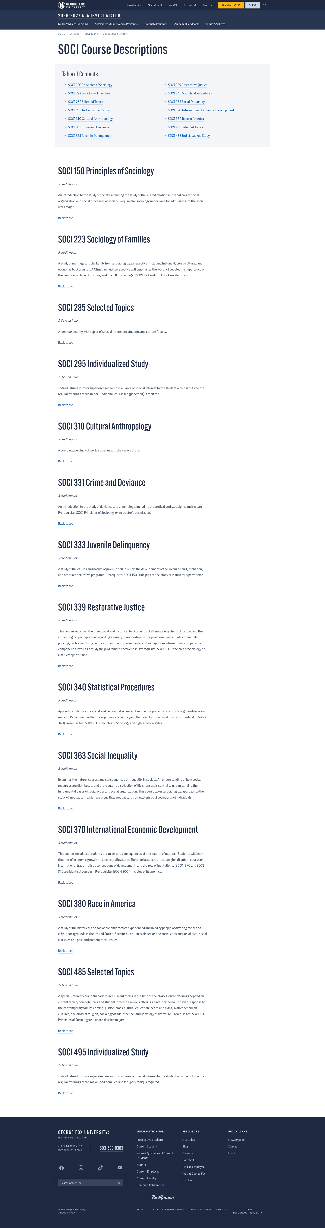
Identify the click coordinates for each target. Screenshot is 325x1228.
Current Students (148, 1146)
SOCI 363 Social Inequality (186, 102)
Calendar (188, 1153)
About (173, 5)
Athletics (190, 5)
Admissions (155, 5)
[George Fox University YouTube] (119, 1168)
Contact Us (189, 1160)
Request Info (231, 5)
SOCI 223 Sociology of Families (89, 93)
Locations (188, 1180)
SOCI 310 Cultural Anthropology (90, 119)
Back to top (65, 218)
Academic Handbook (186, 24)
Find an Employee (193, 1167)
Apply (253, 5)
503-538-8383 (111, 1148)
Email (231, 1153)
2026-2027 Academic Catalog (89, 16)
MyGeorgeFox (236, 1140)
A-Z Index (188, 1140)
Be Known (162, 1198)
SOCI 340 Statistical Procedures (190, 93)
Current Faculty (146, 1178)
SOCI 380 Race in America (186, 119)
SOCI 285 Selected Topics (85, 102)
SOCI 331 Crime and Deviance (88, 127)
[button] (265, 5)
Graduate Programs (156, 24)
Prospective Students (150, 1140)
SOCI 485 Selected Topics (185, 127)
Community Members (150, 1185)
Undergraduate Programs (73, 24)
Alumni (141, 1165)
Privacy (142, 1209)
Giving (207, 5)
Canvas (232, 1146)
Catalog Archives (215, 24)
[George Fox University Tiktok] (100, 1167)
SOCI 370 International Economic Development (201, 110)
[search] (119, 1182)
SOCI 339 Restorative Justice (187, 85)
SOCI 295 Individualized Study (89, 110)
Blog (185, 1146)
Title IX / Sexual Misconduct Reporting (248, 1211)
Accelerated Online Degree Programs (116, 24)
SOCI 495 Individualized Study (189, 135)
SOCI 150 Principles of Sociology (90, 85)
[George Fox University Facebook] (61, 1167)
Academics (134, 5)
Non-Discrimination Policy (208, 1209)
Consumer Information (168, 1209)
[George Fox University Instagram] (80, 1168)
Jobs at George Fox (193, 1173)
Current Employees (149, 1171)
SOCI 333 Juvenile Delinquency (89, 135)
